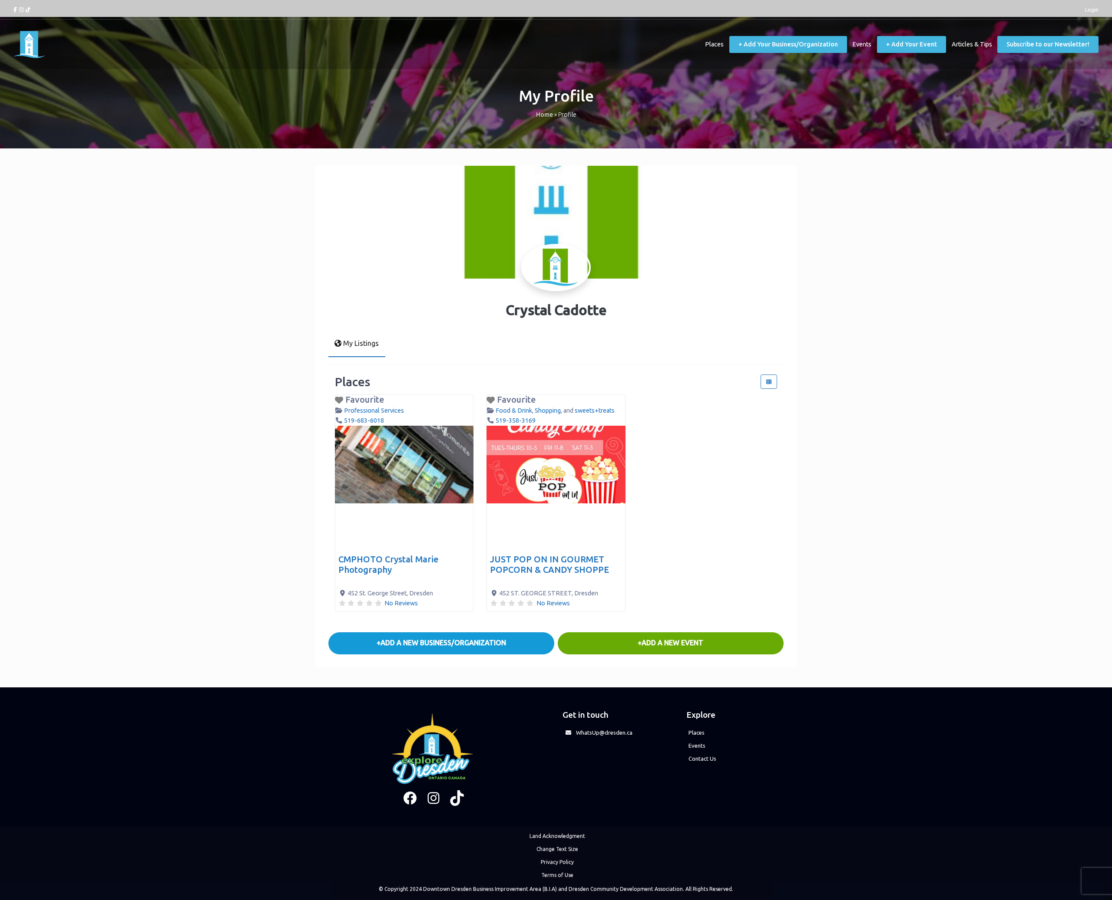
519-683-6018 (364, 420)
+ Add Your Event (911, 44)
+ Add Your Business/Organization (788, 44)
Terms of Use (557, 875)
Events (861, 44)
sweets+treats (595, 410)
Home (544, 114)
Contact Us (702, 758)
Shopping (548, 410)
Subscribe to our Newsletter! (1047, 44)
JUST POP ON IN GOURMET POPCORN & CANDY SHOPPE (549, 564)
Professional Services (374, 410)
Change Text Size (557, 849)
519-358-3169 (516, 420)
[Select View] (769, 381)
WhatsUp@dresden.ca (604, 732)
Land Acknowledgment (557, 836)
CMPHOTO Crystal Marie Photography (388, 564)
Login (1092, 10)
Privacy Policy (557, 862)
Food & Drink (514, 410)
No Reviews (401, 603)
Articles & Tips (972, 44)
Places (714, 44)
